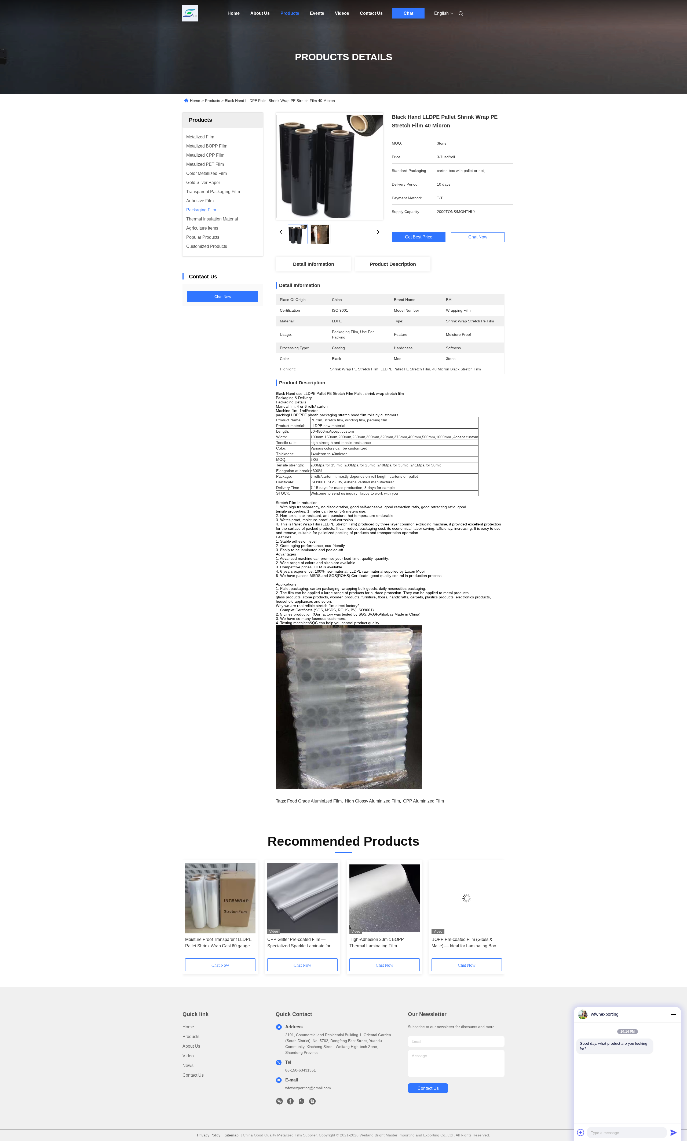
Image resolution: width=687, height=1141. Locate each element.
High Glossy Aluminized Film (372, 801)
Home (234, 13)
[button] (192, 911)
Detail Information (313, 264)
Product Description (393, 264)
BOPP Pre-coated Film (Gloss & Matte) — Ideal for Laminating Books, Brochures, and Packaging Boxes (467, 943)
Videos (342, 13)
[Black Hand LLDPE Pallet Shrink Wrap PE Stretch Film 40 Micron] (329, 166)
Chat (408, 13)
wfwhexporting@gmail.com (308, 1088)
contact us (428, 1088)
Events (317, 13)
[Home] (190, 13)
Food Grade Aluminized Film (314, 801)
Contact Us (371, 13)
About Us (260, 13)
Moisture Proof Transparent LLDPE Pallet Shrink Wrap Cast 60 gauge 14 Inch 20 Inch (218, 943)
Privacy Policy (208, 1135)
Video (188, 1056)
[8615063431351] (301, 1102)
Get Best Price (418, 237)
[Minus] (673, 1014)
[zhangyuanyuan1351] (312, 1102)
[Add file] (580, 1132)
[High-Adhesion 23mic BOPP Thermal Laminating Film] (384, 898)
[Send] (673, 1132)
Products (289, 13)
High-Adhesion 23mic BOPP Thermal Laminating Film (376, 942)
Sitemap (232, 1135)
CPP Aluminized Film (423, 801)
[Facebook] (290, 1102)
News (187, 1065)
